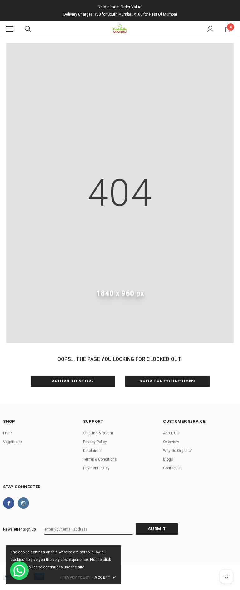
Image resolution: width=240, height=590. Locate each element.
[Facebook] (8, 503)
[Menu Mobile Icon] (9, 29)
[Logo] (120, 28)
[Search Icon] (28, 29)
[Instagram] (23, 503)
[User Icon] (210, 29)
